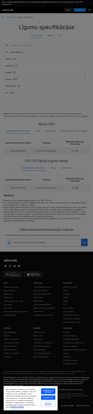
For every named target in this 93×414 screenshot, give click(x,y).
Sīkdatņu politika (17, 407)
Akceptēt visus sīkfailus (48, 391)
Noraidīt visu (48, 397)
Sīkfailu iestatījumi (48, 403)
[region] (31, 398)
